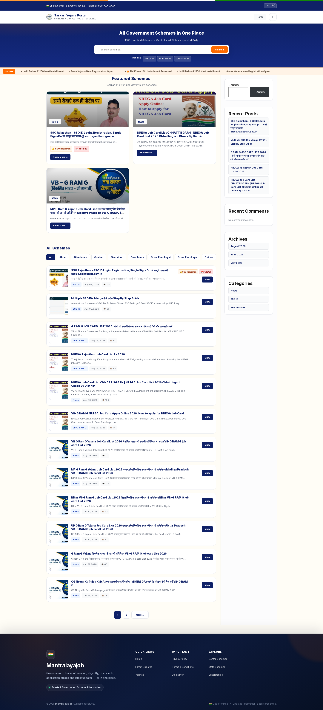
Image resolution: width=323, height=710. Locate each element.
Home (260, 17)
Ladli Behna (165, 58)
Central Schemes (218, 658)
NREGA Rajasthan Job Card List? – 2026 (98, 354)
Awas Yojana (182, 58)
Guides (209, 257)
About (62, 257)
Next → (140, 614)
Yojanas (139, 674)
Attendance (80, 257)
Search (219, 49)
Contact (98, 257)
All (50, 257)
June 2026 (236, 254)
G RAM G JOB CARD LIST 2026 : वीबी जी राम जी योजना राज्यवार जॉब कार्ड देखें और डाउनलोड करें (121, 326)
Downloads (137, 257)
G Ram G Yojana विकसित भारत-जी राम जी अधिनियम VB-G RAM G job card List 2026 (119, 553)
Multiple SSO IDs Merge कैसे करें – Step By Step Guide (105, 298)
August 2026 (237, 246)
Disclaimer (117, 257)
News (233, 290)
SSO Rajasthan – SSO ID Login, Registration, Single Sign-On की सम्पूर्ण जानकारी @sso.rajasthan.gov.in (85, 134)
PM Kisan (149, 58)
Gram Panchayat (161, 257)
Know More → (60, 157)
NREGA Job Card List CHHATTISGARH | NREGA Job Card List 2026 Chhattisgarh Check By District (173, 134)
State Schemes (217, 667)
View (207, 279)
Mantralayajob (64, 703)
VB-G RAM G (237, 307)
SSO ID (234, 299)
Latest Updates (143, 667)
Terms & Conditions (183, 667)
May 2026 (236, 263)
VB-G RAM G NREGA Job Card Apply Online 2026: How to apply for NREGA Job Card (127, 413)
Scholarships (216, 674)
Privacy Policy (179, 658)
